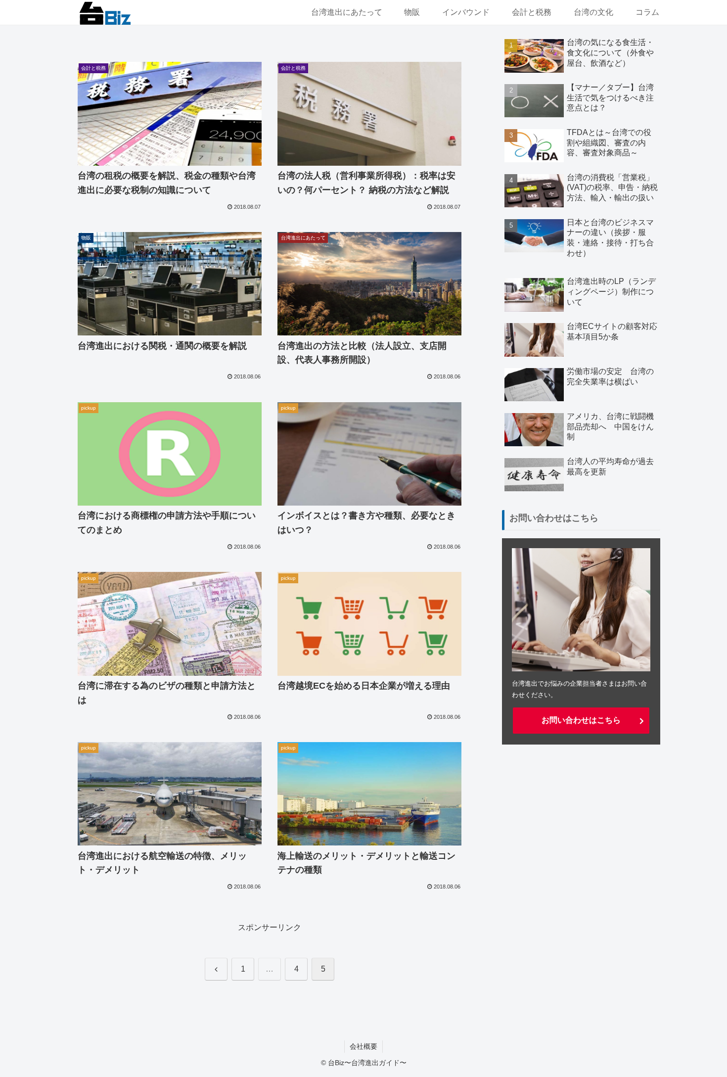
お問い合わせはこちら (581, 720)
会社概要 (363, 1046)
